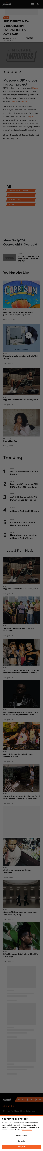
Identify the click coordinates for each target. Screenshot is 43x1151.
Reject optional (21, 1135)
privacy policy (27, 1130)
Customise (21, 1141)
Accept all (21, 1147)
